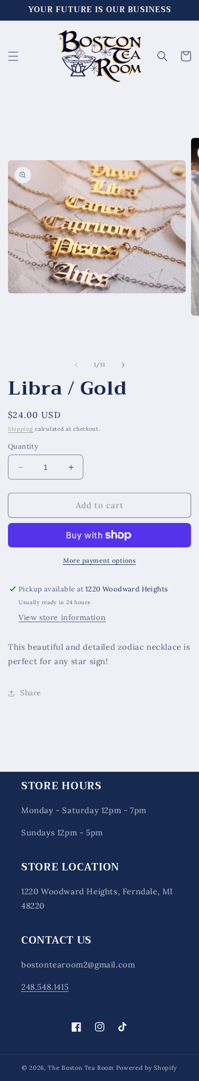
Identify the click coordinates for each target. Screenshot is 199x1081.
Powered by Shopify (147, 1067)
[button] (13, 56)
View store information (62, 617)
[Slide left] (76, 365)
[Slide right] (123, 365)
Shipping (20, 428)
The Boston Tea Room (81, 1067)
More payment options (99, 560)
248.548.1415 (44, 987)
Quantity (23, 446)
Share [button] (30, 693)
